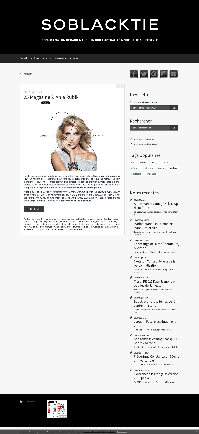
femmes (112, 221)
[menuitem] (25, 58)
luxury (92, 221)
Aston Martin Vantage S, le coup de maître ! (156, 205)
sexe (34, 224)
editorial (136, 173)
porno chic (50, 224)
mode (86, 221)
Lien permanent (34, 218)
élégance (135, 168)
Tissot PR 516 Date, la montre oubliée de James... (154, 283)
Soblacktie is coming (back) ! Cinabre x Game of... (156, 341)
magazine (47, 221)
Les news (61, 218)
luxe (133, 162)
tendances (151, 173)
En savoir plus (122, 432)
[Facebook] (134, 74)
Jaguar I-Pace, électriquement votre (155, 323)
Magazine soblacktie (76, 218)
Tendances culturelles (97, 218)
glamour (149, 168)
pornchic (41, 224)
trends (165, 162)
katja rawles (44, 229)
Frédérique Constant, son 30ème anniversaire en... (156, 358)
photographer (73, 226)
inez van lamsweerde (90, 226)
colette (111, 224)
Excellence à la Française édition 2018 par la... (156, 376)
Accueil (24, 58)
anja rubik (70, 221)
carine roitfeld (57, 229)
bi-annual (75, 224)
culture (99, 221)
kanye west (44, 226)
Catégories (61, 58)
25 (41, 221)
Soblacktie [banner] (99, 27)
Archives (35, 58)
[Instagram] (164, 74)
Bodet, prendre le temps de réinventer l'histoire (156, 303)
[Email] (173, 74)
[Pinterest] (154, 74)
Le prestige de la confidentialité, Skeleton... (156, 246)
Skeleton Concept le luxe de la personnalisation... (154, 263)
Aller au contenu (9, 2)
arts (106, 221)
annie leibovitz (30, 229)
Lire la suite (35, 209)
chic (58, 224)
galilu (35, 226)
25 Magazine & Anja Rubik (51, 97)
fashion (79, 221)
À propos (47, 58)
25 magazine (59, 221)
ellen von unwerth (109, 226)
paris (90, 224)
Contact (74, 58)
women (27, 224)
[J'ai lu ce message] (196, 432)
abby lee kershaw (58, 226)
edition (84, 224)
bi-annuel (65, 224)
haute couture (100, 224)
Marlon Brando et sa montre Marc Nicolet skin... (153, 226)
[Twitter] (144, 74)
